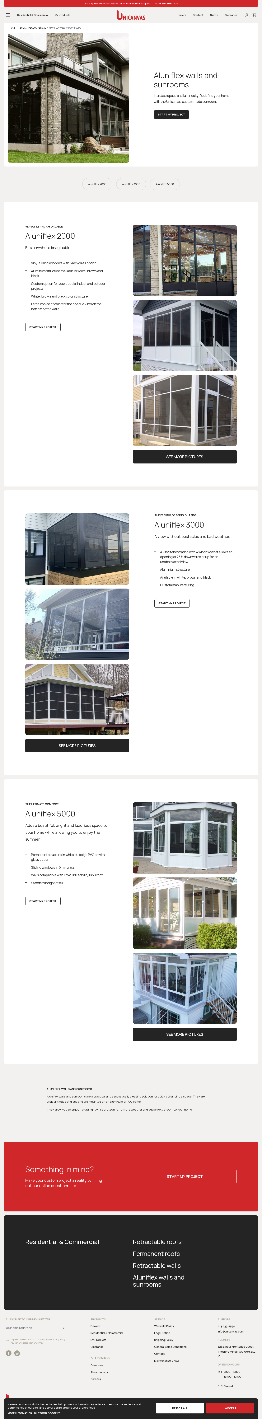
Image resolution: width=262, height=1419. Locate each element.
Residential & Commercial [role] (32, 15)
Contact (198, 15)
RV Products (98, 1340)
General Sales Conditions (170, 1347)
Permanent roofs (156, 1253)
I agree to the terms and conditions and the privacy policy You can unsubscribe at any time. (38, 1341)
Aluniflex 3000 (131, 184)
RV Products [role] (62, 15)
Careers (96, 1379)
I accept (230, 1408)
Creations (97, 1365)
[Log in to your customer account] (247, 15)
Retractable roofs (157, 1242)
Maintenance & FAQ (166, 1360)
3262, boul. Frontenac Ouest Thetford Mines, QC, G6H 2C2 (236, 1349)
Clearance (231, 15)
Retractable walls (157, 1265)
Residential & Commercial (62, 1242)
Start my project (171, 114)
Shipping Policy (163, 1340)
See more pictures (184, 456)
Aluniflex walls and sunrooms (159, 1281)
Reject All (180, 1408)
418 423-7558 (226, 1326)
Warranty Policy (164, 1326)
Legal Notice (162, 1333)
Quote (214, 15)
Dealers (181, 15)
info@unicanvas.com (231, 1331)
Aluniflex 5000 (165, 184)
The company (99, 1372)
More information (20, 1413)
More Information (166, 3)
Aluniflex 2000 (97, 184)
